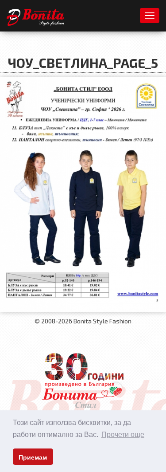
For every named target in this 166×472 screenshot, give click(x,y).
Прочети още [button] (122, 434)
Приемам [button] (33, 457)
